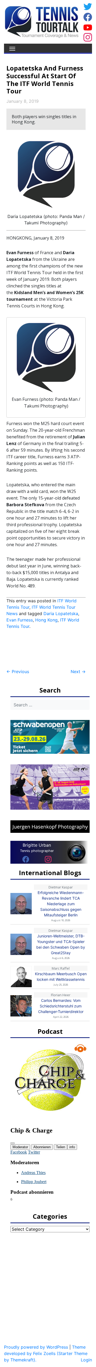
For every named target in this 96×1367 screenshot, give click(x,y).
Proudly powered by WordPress (36, 1347)
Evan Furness (19, 620)
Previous (17, 671)
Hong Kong (46, 620)
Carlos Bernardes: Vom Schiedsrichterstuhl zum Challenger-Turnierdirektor (60, 1006)
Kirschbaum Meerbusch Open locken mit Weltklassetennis (61, 976)
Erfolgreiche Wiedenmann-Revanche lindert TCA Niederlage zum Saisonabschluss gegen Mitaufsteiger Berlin (61, 903)
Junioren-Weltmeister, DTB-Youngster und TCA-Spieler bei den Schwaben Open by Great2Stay (60, 944)
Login (86, 1359)
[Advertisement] (49, 649)
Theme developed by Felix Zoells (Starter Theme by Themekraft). (45, 1353)
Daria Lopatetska (60, 613)
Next (78, 671)
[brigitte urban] (25, 859)
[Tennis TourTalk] (41, 21)
